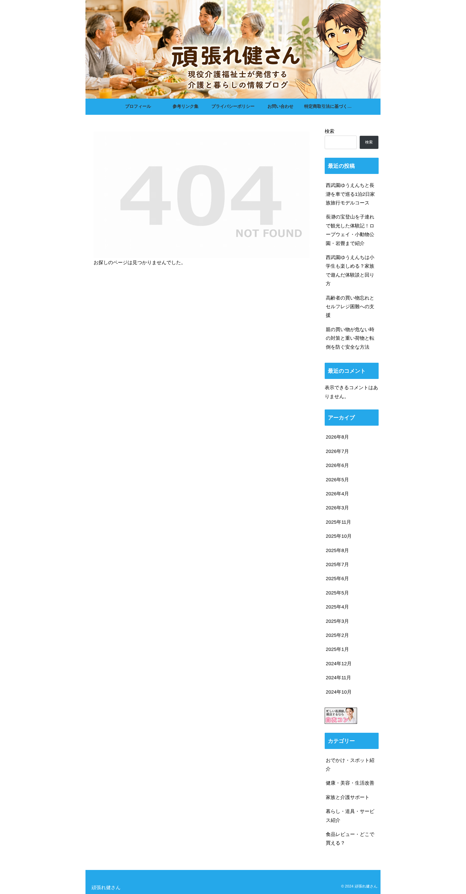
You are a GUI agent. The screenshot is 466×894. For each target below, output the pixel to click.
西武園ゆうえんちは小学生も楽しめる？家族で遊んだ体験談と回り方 (350, 270)
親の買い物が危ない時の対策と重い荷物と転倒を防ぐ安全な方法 (350, 338)
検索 (329, 131)
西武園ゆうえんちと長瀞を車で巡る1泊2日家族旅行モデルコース (350, 194)
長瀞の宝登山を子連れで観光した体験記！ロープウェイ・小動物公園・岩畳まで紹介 (350, 230)
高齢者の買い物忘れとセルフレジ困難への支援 (350, 306)
